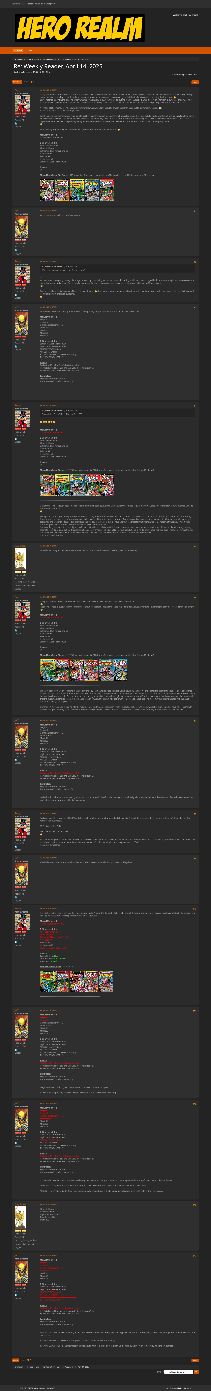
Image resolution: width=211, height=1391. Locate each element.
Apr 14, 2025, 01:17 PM (48, 307)
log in (43, 3)
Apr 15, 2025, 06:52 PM (48, 597)
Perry (18, 90)
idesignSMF (51, 1388)
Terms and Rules (176, 1388)
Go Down (17, 82)
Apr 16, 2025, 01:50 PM (48, 1010)
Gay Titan (20, 546)
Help (166, 1388)
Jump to (160, 1371)
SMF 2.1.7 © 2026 (26, 1388)
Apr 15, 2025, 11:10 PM (48, 813)
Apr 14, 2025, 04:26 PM (48, 546)
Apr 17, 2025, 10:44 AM (48, 1204)
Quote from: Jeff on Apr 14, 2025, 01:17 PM (60, 411)
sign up (51, 3)
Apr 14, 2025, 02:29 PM (48, 405)
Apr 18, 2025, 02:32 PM (48, 1255)
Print (195, 82)
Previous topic (179, 74)
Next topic (192, 74)
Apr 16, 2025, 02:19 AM (48, 858)
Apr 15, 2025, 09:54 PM (48, 720)
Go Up (15, 1360)
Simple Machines (39, 1388)
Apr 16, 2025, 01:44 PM (48, 908)
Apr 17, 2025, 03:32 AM (48, 1103)
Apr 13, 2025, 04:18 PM (48, 90)
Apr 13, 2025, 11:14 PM (48, 211)
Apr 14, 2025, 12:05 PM (48, 261)
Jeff (16, 210)
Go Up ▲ (187, 1388)
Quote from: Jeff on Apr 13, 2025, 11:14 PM (60, 266)
